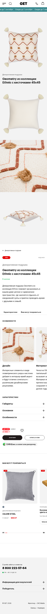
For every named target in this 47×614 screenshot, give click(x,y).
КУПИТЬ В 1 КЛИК (35, 437)
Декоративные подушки (13, 250)
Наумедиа (41, 608)
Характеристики (10, 312)
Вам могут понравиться (31, 312)
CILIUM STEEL (9, 514)
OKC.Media (41, 603)
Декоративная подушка (11, 511)
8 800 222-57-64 (36, 3)
